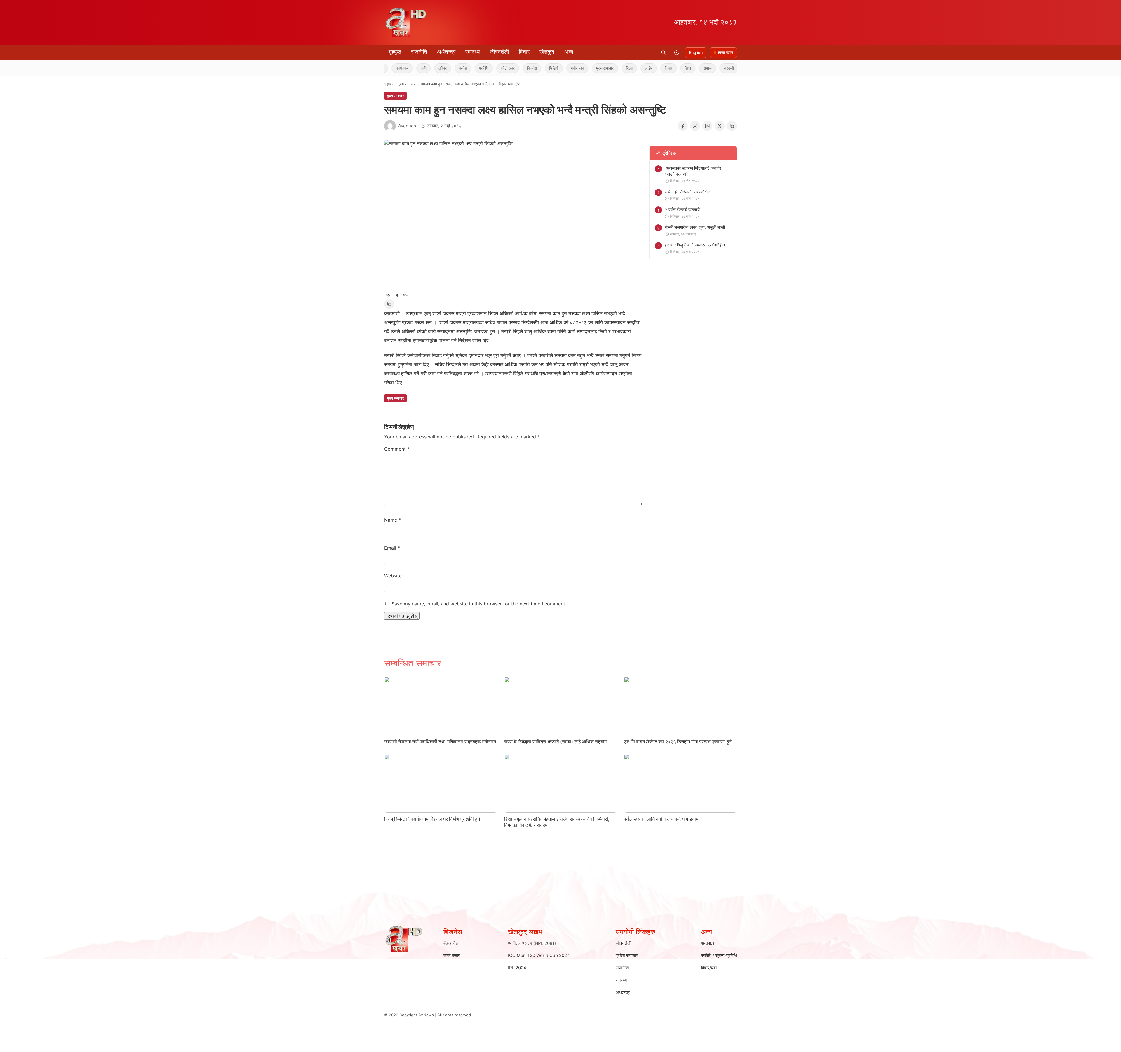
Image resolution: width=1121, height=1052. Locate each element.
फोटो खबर (476, 68)
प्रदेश (432, 68)
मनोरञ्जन (546, 68)
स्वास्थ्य (472, 51)
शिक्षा (656, 68)
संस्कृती (697, 68)
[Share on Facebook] (683, 126)
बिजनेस (501, 68)
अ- (388, 295)
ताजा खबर (725, 52)
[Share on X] (720, 126)
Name (392, 520)
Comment (397, 449)
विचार (524, 51)
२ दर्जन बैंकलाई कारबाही (682, 209)
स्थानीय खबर (723, 68)
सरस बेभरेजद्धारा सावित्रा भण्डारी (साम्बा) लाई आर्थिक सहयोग (555, 741)
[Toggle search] (663, 53)
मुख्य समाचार (573, 68)
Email (392, 548)
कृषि (392, 68)
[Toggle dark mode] (677, 53)
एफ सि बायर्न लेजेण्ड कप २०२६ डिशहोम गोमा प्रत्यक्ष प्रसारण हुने (678, 741)
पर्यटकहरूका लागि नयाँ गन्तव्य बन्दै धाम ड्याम (661, 819)
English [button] (696, 52)
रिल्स (598, 68)
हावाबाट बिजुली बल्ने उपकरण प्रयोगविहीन (695, 244)
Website (393, 576)
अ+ (405, 295)
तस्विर (411, 68)
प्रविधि (452, 68)
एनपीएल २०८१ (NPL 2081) (532, 943)
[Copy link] (732, 126)
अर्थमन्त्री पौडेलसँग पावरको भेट (687, 191)
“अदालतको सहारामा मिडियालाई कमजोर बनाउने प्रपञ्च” (693, 171)
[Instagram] (695, 126)
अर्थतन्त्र (446, 51)
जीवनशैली (499, 51)
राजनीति (419, 51)
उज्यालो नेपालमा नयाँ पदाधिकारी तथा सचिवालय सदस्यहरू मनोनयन (440, 741)
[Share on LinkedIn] (707, 126)
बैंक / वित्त (450, 943)
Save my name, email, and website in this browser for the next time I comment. (478, 604)
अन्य (568, 51)
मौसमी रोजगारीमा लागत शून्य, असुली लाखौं (695, 227)
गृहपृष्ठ (395, 51)
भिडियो (522, 68)
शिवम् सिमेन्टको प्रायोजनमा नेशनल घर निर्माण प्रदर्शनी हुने (432, 819)
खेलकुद (546, 51)
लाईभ (617, 68)
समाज (676, 68)
